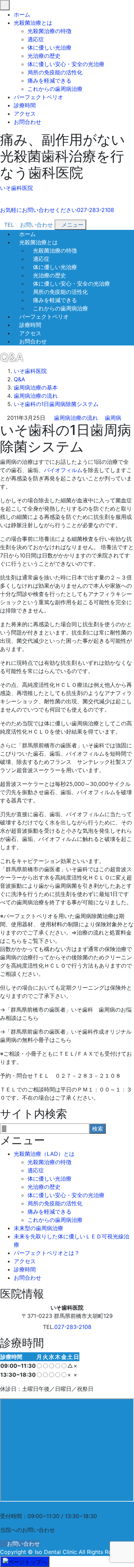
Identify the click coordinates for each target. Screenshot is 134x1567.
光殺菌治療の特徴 (49, 31)
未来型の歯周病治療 (38, 1228)
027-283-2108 (72, 1326)
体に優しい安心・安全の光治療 (65, 64)
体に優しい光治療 (49, 47)
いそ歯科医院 (16, 187)
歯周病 (113, 417)
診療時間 (25, 105)
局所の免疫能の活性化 (54, 72)
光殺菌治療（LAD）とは (44, 1153)
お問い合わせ (23, 1543)
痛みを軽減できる (49, 80)
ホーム (22, 14)
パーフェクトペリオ (38, 97)
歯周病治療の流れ (76, 417)
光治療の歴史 (43, 55)
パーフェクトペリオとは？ (47, 1252)
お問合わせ (27, 121)
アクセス (25, 113)
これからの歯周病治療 (54, 88)
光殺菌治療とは (33, 22)
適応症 (35, 39)
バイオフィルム (63, 470)
